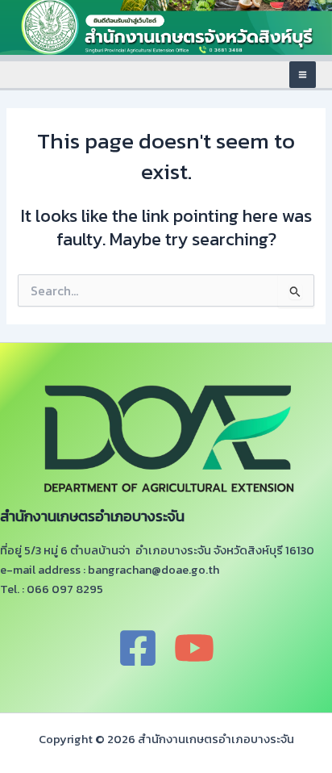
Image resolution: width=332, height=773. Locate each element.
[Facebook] (138, 648)
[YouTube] (194, 648)
